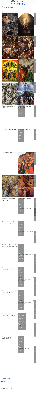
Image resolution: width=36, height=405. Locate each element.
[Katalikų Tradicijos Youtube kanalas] (5, 373)
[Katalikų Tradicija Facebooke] (4, 373)
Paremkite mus (5, 379)
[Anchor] (14, 7)
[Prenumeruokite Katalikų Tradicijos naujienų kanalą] (2, 373)
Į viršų (2, 392)
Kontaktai (4, 381)
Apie (3, 383)
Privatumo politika (6, 378)
